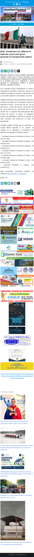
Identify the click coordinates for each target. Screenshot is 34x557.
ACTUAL (5, 64)
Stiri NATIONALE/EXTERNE (25, 64)
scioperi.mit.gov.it (11, 174)
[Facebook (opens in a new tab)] (17, 4)
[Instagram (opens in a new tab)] (20, 4)
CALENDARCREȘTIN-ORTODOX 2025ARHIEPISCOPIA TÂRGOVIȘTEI (17, 366)
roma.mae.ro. (22, 174)
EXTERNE (12, 64)
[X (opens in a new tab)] (13, 4)
